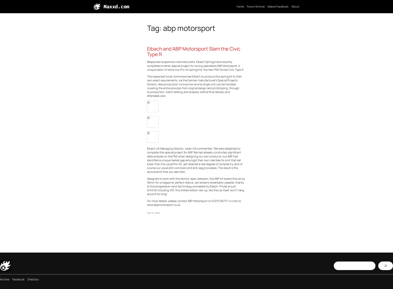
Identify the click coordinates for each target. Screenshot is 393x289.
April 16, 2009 (153, 212)
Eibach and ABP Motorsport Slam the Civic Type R (193, 51)
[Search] (385, 265)
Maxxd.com (116, 6)
